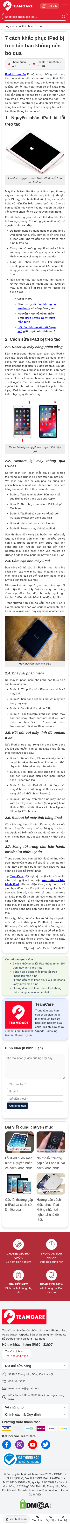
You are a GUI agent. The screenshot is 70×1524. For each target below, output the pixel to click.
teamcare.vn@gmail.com (23, 1388)
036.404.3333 (16, 1381)
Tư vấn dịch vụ (16, 1354)
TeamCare (16, 876)
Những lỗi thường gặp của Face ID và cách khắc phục (51, 1163)
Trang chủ (8, 26)
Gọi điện (51, 1520)
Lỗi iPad (38, 26)
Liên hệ (62, 1520)
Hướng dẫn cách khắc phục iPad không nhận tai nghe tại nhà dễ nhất (49, 1209)
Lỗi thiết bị (24, 26)
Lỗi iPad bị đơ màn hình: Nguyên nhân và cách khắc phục (18, 1163)
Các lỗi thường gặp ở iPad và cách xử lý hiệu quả (19, 1204)
